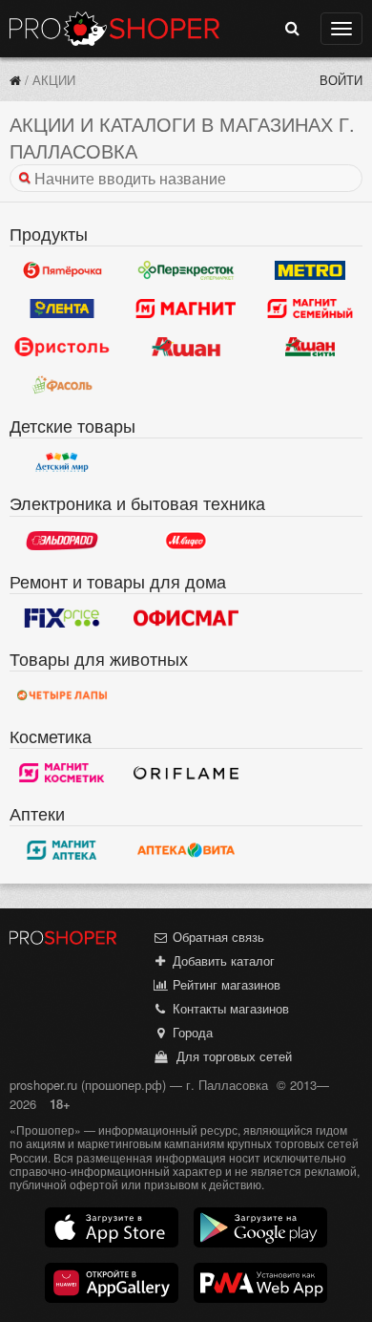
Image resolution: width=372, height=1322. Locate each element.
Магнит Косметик (62, 773)
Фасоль (62, 385)
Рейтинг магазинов (224, 984)
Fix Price (62, 618)
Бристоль (62, 347)
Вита (186, 850)
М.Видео (186, 541)
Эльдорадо (62, 541)
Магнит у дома (186, 308)
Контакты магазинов (229, 1008)
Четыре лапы (62, 695)
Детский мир (62, 462)
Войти (341, 80)
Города (191, 1032)
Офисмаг (186, 618)
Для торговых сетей (230, 1056)
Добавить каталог (222, 960)
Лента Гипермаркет (62, 308)
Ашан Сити (310, 347)
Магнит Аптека (62, 850)
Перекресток (186, 270)
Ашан (186, 347)
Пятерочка (62, 270)
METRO (310, 270)
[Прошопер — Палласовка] (15, 80)
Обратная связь (216, 937)
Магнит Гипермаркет (310, 308)
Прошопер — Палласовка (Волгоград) (114, 28)
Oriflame (186, 773)
